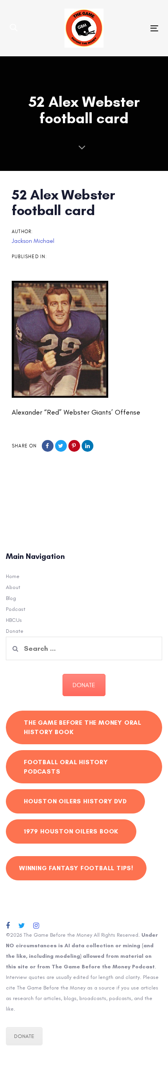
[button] (14, 28)
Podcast (15, 609)
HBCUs (14, 620)
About (13, 587)
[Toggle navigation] (133, 28)
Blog (11, 598)
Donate (14, 631)
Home (13, 576)
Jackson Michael (33, 240)
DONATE (84, 685)
